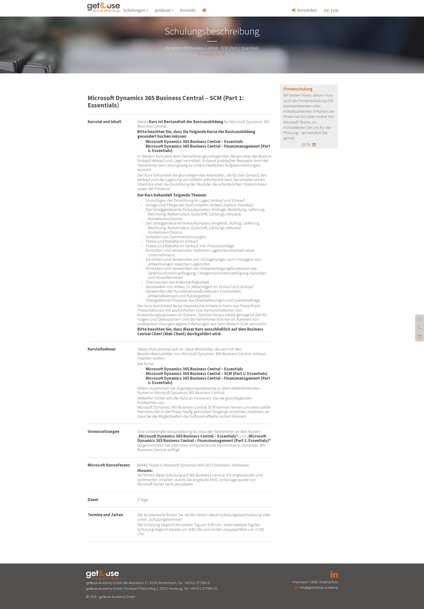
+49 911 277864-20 (203, 588)
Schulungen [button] (134, 10)
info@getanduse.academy (318, 587)
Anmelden (306, 10)
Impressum (301, 582)
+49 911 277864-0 (197, 582)
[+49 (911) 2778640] (309, 144)
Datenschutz (329, 582)
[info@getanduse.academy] (304, 144)
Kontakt (187, 10)
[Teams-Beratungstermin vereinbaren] (314, 144)
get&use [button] (163, 10)
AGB (314, 582)
